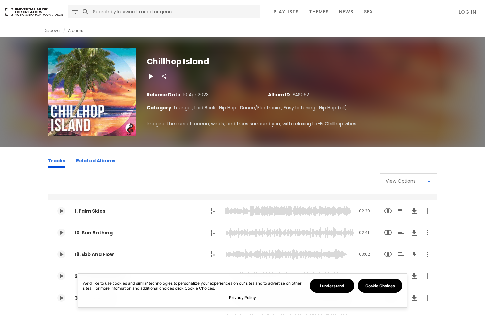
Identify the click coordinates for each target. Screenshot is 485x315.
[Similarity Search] (388, 211)
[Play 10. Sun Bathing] (61, 233)
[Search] (86, 12)
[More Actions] (428, 211)
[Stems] (213, 211)
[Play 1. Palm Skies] (61, 211)
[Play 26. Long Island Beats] (61, 276)
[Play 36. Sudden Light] (61, 298)
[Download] (414, 211)
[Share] (164, 76)
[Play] (151, 76)
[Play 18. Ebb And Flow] (61, 254)
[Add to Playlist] (401, 211)
